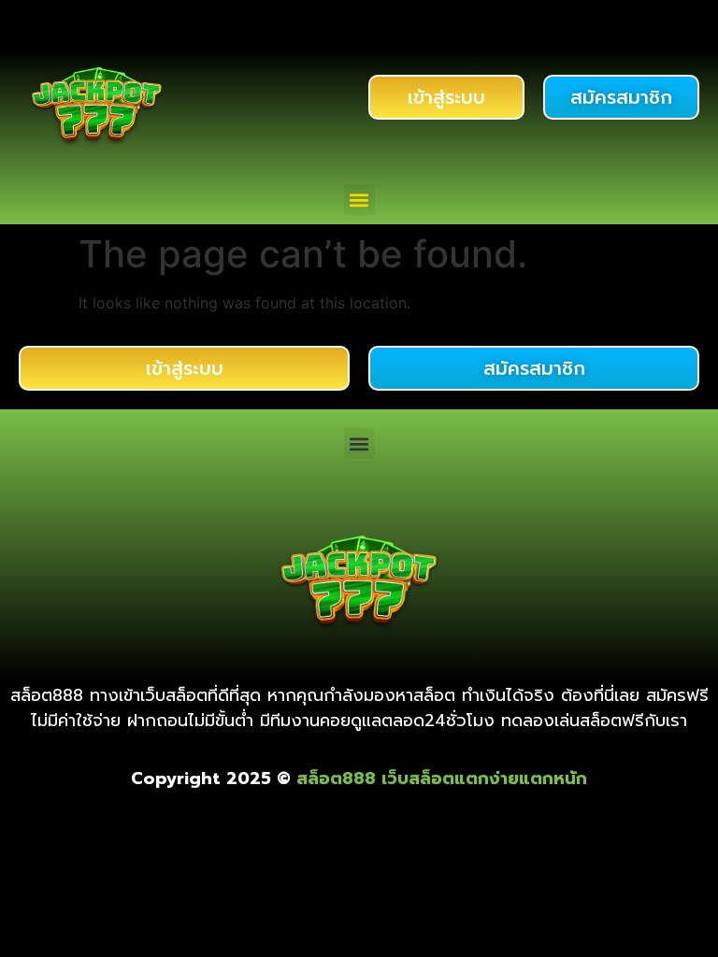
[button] (359, 199)
